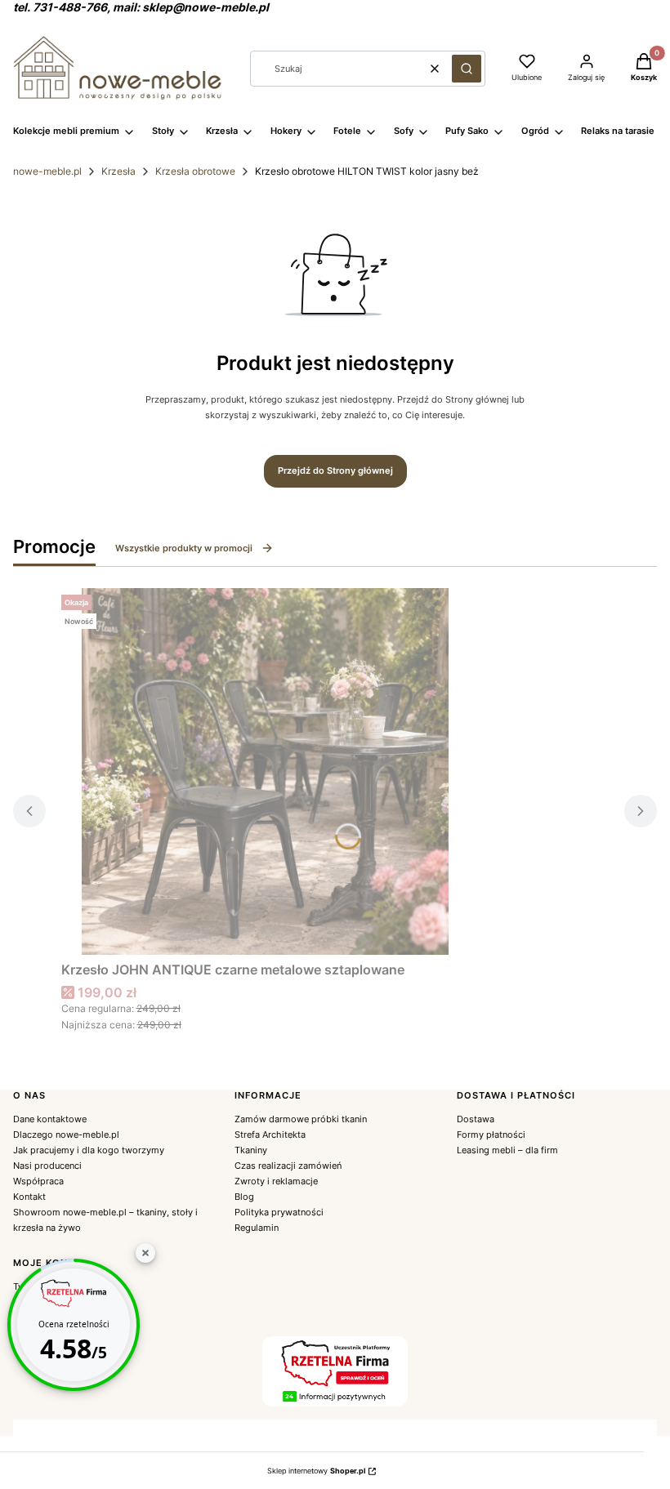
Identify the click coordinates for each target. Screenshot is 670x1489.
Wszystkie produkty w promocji (183, 548)
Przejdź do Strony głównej (335, 470)
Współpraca (38, 1181)
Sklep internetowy (316, 1470)
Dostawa (475, 1119)
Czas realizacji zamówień (288, 1165)
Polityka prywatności (279, 1212)
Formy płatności (491, 1134)
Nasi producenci (47, 1165)
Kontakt (29, 1196)
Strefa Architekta (270, 1134)
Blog (244, 1196)
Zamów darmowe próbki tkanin (300, 1119)
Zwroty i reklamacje (276, 1181)
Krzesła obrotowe (195, 171)
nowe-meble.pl (47, 171)
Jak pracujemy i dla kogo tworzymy (88, 1150)
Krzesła (118, 171)
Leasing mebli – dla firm (507, 1150)
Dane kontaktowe (50, 1119)
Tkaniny (250, 1150)
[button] (466, 68)
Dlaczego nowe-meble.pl (66, 1134)
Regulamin (256, 1227)
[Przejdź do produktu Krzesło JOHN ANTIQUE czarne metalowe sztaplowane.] (265, 771)
